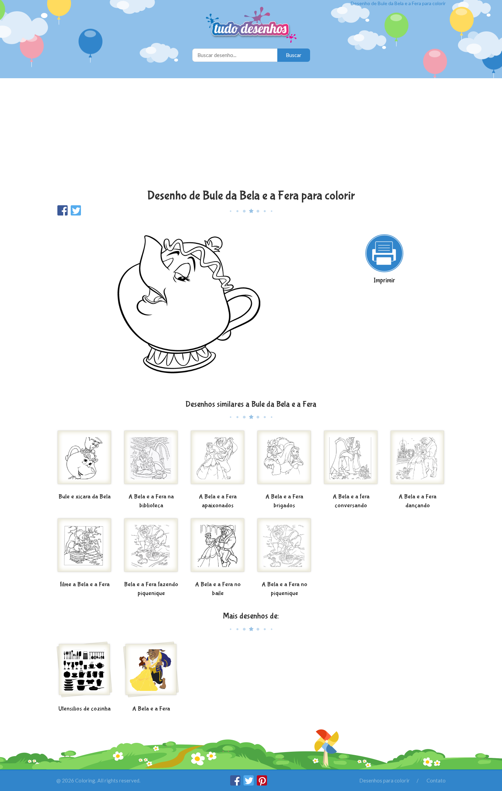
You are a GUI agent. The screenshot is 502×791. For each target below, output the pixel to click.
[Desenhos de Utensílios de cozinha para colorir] (84, 672)
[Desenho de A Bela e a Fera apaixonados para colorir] (218, 460)
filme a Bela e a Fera (85, 584)
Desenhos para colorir (384, 780)
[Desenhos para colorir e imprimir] (251, 25)
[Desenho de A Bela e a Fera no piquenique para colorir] (284, 548)
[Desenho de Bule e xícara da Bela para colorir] (84, 460)
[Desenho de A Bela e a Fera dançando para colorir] (417, 460)
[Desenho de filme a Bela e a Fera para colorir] (84, 548)
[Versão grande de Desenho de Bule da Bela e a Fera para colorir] (184, 307)
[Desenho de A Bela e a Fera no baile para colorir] (218, 548)
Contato (436, 780)
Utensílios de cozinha (84, 708)
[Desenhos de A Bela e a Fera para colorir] (151, 672)
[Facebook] (235, 783)
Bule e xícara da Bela (84, 496)
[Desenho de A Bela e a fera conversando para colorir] (351, 460)
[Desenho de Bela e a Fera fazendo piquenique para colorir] (151, 548)
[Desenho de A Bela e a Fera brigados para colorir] (284, 460)
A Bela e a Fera (151, 708)
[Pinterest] (262, 783)
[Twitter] (249, 783)
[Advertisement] (251, 134)
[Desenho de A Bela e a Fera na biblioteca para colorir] (151, 460)
